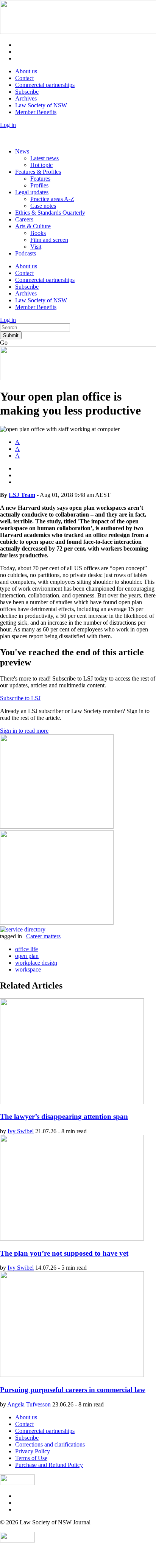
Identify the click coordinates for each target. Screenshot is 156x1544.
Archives (26, 98)
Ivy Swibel (21, 1131)
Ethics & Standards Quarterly (50, 212)
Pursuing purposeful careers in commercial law (72, 1390)
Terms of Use (31, 1458)
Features (40, 178)
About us (26, 71)
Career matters (43, 936)
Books (38, 233)
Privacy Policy (32, 1451)
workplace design (36, 962)
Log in (8, 125)
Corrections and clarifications (50, 1444)
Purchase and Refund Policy (49, 1465)
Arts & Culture (33, 226)
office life (26, 949)
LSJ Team (22, 495)
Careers (24, 219)
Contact (24, 78)
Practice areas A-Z (52, 199)
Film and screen (49, 240)
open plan (27, 956)
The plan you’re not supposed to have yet (64, 1253)
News (22, 151)
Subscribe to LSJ (20, 698)
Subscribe (27, 91)
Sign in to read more (24, 730)
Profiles (39, 185)
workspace (28, 969)
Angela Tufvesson (29, 1404)
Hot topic (41, 165)
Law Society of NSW (41, 105)
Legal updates (31, 192)
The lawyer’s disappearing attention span (64, 1116)
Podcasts (25, 253)
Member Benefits (35, 112)
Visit (35, 246)
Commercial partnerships (45, 85)
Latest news (44, 158)
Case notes (43, 206)
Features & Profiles (38, 172)
